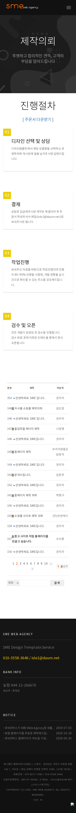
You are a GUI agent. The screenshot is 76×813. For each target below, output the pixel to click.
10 (45, 563)
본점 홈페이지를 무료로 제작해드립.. (26, 733)
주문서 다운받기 (38, 119)
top (35, 800)
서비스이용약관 (40, 784)
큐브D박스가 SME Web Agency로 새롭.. (29, 728)
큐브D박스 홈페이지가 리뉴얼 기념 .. (26, 738)
